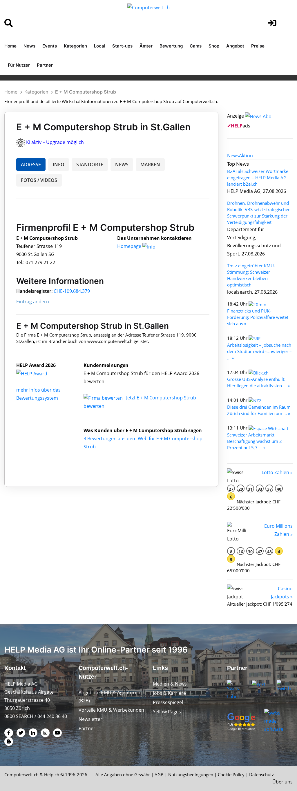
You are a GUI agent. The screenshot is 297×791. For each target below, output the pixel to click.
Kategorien (75, 46)
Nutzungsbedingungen (190, 774)
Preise (258, 46)
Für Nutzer (19, 65)
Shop (214, 46)
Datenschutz (261, 774)
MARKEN (150, 164)
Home (10, 46)
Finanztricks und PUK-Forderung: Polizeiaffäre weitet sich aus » (257, 317)
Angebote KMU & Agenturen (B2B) (109, 696)
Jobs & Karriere (169, 693)
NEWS (121, 164)
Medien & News (170, 684)
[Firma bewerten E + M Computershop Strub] (104, 397)
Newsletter (90, 719)
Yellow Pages (167, 711)
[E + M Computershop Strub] (38, 373)
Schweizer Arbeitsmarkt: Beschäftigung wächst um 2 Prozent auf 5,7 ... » (254, 441)
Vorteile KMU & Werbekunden (111, 710)
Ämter (146, 46)
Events (49, 46)
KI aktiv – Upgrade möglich (55, 142)
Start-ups (122, 46)
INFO (58, 164)
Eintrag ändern (32, 301)
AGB (159, 774)
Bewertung (171, 46)
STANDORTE (89, 164)
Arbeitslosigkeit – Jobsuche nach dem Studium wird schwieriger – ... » (259, 351)
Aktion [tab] (246, 155)
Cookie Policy (231, 774)
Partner (45, 65)
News (29, 46)
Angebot (235, 46)
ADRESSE (31, 164)
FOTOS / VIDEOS (39, 180)
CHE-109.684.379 (72, 291)
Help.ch (51, 774)
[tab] (233, 155)
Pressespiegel (168, 702)
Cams (196, 46)
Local (99, 46)
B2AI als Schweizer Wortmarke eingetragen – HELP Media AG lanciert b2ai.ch (257, 177)
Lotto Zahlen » (277, 472)
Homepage (129, 246)
